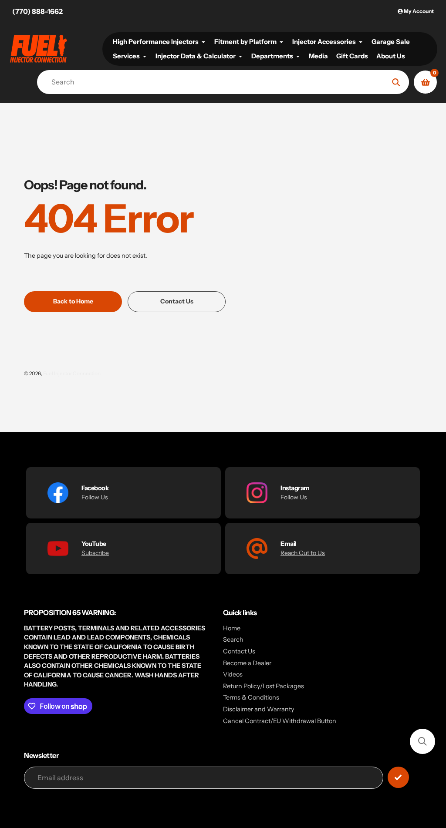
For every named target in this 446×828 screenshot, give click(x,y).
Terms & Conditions (251, 697)
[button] (422, 741)
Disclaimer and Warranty (258, 709)
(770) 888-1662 (37, 11)
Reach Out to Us (302, 553)
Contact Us (239, 651)
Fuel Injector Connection (72, 373)
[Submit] (398, 777)
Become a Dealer (247, 663)
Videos (233, 674)
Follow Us (94, 497)
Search (233, 639)
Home (231, 628)
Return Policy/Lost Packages (263, 686)
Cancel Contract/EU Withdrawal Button (279, 721)
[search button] (396, 82)
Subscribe (95, 553)
